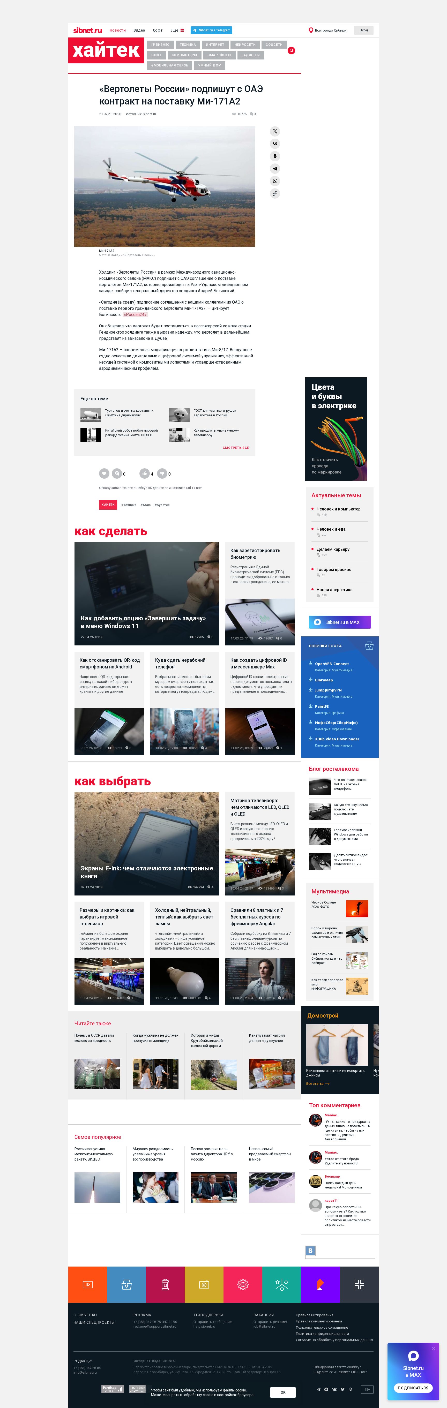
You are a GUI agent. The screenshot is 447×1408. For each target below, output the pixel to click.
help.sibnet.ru (204, 1326)
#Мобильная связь (169, 65)
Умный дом (209, 65)
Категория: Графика (329, 713)
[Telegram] (275, 168)
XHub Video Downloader (337, 738)
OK (283, 1392)
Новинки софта (325, 645)
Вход (364, 30)
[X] (275, 131)
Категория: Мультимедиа (333, 670)
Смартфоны (219, 55)
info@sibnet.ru (85, 1372)
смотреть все (236, 448)
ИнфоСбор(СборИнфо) (336, 722)
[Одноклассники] (275, 156)
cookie (240, 1390)
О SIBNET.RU (85, 1314)
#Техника (128, 505)
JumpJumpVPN (328, 690)
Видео (139, 30)
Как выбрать (112, 781)
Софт (158, 30)
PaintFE (322, 706)
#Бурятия (162, 505)
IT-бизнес (160, 45)
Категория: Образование (333, 729)
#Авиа (145, 505)
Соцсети (274, 45)
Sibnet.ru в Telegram (214, 30)
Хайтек (106, 49)
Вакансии (264, 1314)
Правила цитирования (314, 1315)
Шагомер (324, 679)
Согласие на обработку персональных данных (334, 1339)
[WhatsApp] (275, 181)
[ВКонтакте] (275, 144)
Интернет (215, 45)
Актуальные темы (336, 495)
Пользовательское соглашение (322, 1327)
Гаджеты (251, 55)
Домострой (322, 1015)
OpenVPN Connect (332, 663)
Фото (102, 255)
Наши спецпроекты (94, 1322)
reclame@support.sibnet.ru (154, 1326)
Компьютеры (185, 55)
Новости (118, 30)
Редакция (83, 1360)
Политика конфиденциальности (322, 1333)
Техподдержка (208, 1314)
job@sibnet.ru (264, 1326)
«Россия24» (135, 314)
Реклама (142, 1314)
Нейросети (245, 45)
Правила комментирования (319, 1321)
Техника (188, 45)
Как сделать (110, 531)
